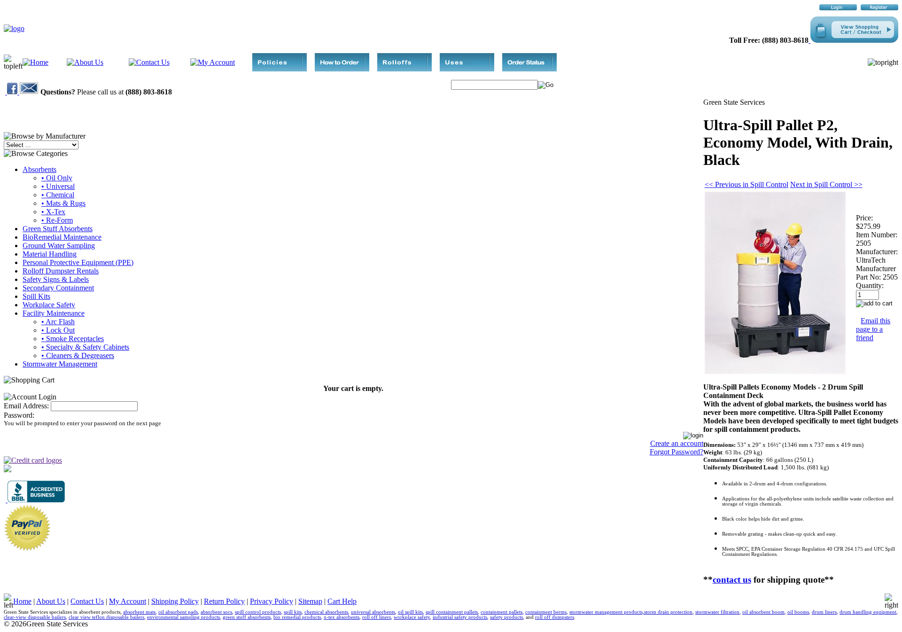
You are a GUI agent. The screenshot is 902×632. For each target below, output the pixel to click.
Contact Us (87, 601)
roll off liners (376, 617)
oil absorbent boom (763, 612)
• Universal (58, 186)
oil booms (798, 612)
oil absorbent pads (178, 612)
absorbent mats (139, 612)
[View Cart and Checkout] (853, 40)
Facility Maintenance (54, 313)
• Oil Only (56, 178)
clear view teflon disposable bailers (106, 617)
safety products (506, 617)
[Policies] (279, 69)
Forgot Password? (676, 452)
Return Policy (224, 601)
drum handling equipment (868, 612)
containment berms (546, 612)
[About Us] (85, 62)
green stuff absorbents (247, 617)
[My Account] (212, 62)
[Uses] (467, 69)
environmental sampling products (183, 617)
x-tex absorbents (341, 617)
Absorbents (39, 169)
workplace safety (412, 617)
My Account (127, 601)
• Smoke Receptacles (72, 339)
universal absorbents (373, 612)
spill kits (293, 612)
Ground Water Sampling (59, 246)
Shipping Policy (175, 601)
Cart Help (342, 601)
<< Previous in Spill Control (746, 184)
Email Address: (26, 406)
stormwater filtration (717, 612)
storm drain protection (668, 612)
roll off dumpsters (554, 617)
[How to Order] (342, 69)
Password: (19, 415)
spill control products (258, 612)
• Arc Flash (58, 322)
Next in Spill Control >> (826, 184)
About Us (50, 601)
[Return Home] (14, 28)
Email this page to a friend (873, 329)
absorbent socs (216, 612)
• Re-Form (57, 220)
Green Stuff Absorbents (58, 229)
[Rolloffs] (404, 69)
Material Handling (50, 254)
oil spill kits (410, 612)
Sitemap (310, 601)
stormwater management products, (606, 612)
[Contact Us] (149, 62)
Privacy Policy (271, 601)
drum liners (824, 612)
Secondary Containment (58, 288)
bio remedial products (297, 617)
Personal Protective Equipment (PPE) (78, 262)
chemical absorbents (326, 612)
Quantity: (870, 285)
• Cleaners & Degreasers (77, 355)
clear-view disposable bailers (35, 617)
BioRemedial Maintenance (62, 237)
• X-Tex (53, 212)
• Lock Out (58, 330)
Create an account (676, 443)
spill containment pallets (452, 612)
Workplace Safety (49, 305)
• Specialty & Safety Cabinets (85, 347)
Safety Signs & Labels (56, 279)
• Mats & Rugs (63, 203)
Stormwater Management (60, 364)
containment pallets (501, 612)
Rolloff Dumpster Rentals (61, 271)
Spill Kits (36, 296)
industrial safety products (460, 617)
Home (22, 601)
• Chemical (57, 195)
